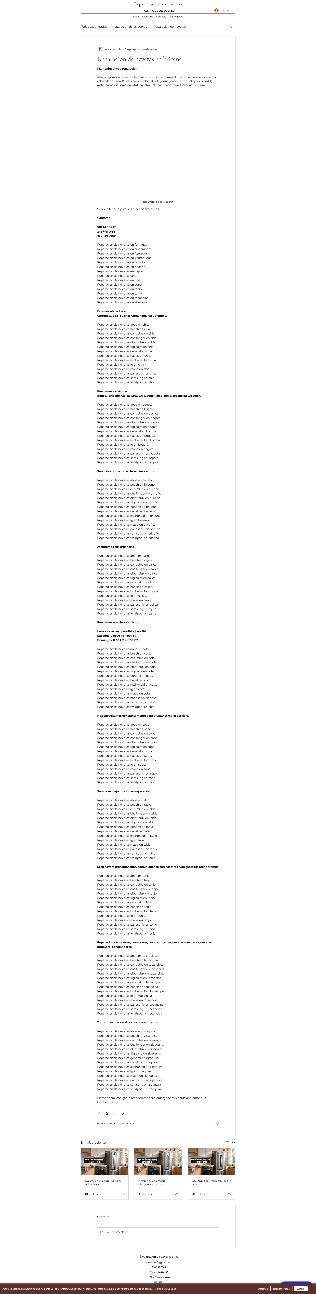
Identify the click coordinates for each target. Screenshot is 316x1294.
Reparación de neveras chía (159, 1256)
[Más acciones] (217, 49)
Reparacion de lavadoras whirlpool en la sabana (152, 1182)
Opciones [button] (263, 1288)
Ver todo (231, 1142)
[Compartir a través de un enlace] (123, 1113)
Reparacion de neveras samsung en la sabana (211, 1182)
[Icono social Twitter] (155, 1283)
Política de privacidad (165, 1288)
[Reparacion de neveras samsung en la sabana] (211, 1161)
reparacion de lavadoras (130, 26)
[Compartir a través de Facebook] (98, 1113)
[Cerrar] (312, 1288)
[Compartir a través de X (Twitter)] (106, 1113)
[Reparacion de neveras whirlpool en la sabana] (105, 1161)
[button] (231, 26)
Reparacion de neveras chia (158, 4)
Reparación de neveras (170, 26)
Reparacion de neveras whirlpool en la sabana (103, 1182)
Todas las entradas (94, 26)
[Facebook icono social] (160, 1283)
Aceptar (301, 1288)
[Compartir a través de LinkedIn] (115, 1113)
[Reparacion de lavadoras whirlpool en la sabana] (158, 1161)
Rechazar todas (281, 1288)
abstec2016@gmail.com (158, 1262)
